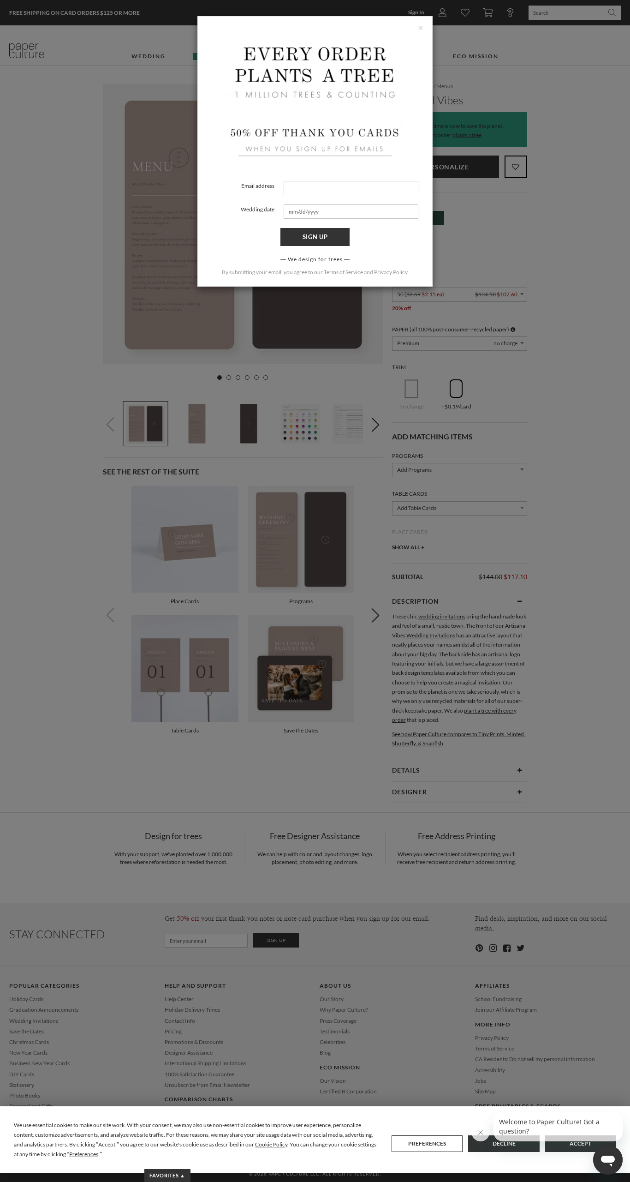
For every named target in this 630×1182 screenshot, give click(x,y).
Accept (580, 1143)
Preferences (427, 1143)
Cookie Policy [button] (271, 1144)
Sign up (315, 236)
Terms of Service (343, 272)
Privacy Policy (390, 272)
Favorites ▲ (167, 1175)
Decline (504, 1143)
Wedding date (257, 209)
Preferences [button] (83, 1154)
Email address (257, 185)
